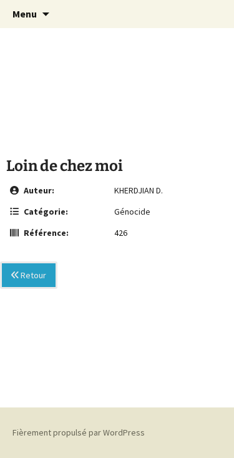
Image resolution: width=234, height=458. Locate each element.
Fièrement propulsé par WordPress (78, 432)
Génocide (132, 211)
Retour (32, 275)
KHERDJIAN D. (138, 190)
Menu (24, 13)
